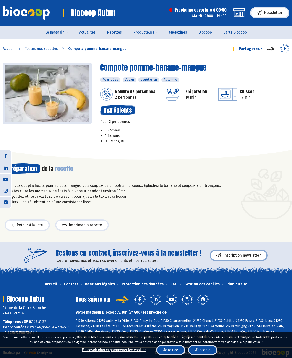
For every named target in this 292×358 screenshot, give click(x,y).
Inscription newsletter (242, 255)
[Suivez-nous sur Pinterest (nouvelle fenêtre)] (5, 202)
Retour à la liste (30, 225)
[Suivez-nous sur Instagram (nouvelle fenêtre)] (5, 190)
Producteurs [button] (143, 32)
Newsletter (273, 12)
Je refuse (170, 350)
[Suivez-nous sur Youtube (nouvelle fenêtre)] (5, 179)
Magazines (178, 32)
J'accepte (202, 350)
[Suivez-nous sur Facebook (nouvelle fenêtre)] (5, 156)
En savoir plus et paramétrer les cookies (114, 350)
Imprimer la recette (85, 225)
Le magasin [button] (54, 32)
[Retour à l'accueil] (26, 13)
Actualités (87, 32)
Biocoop (205, 32)
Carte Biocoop (235, 32)
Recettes (114, 32)
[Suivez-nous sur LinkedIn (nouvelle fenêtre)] (5, 167)
